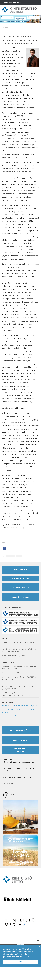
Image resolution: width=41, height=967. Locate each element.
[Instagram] (20, 751)
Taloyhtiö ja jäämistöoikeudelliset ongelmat (18, 762)
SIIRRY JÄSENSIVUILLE (20, 597)
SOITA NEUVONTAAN (20, 579)
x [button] (39, 946)
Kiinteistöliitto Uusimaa (11, 2)
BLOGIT (4, 638)
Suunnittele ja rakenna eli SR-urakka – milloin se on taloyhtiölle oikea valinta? (19, 650)
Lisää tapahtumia (8, 784)
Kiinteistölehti (8, 702)
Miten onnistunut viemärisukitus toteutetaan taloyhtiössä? (20, 706)
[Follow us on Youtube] (23, 751)
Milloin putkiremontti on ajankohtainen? (15, 656)
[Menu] (38, 2)
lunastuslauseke (10, 556)
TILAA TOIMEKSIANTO (20, 587)
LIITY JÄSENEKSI (20, 570)
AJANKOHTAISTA (8, 662)
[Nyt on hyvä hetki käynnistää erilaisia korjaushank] (20, 817)
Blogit (5, 27)
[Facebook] (18, 751)
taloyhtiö (19, 556)
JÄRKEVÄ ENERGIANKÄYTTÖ (20, 730)
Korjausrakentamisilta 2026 (11, 673)
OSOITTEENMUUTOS (20, 740)
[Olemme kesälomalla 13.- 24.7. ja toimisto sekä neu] (20, 852)
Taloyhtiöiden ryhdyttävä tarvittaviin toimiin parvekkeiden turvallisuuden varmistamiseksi (17, 694)
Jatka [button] (20, 961)
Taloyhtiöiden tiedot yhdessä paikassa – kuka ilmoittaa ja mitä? (20, 717)
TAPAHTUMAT (8, 759)
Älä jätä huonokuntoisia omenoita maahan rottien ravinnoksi (18, 711)
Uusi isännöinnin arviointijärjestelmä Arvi (17, 777)
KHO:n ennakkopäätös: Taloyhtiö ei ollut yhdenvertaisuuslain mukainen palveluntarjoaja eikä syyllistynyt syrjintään (19, 686)
